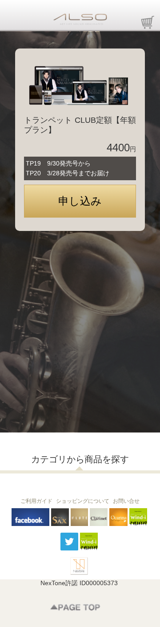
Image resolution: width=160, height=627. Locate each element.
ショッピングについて (82, 501)
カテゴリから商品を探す (80, 459)
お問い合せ (126, 501)
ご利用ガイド (36, 501)
